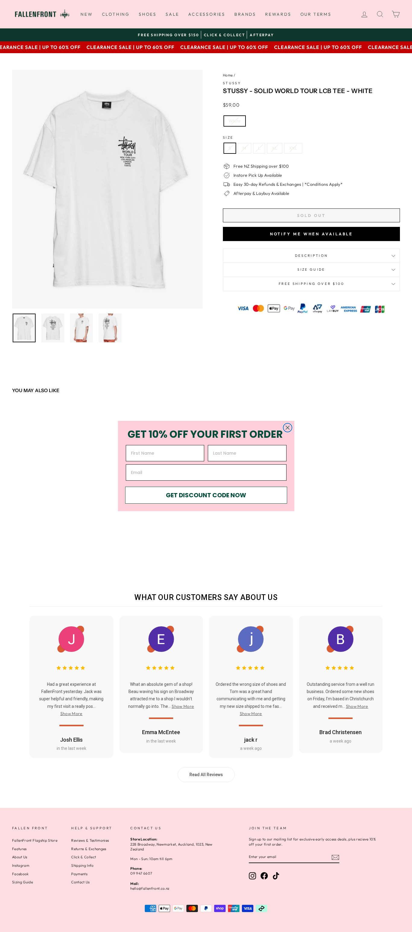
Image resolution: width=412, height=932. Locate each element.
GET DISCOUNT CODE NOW (206, 495)
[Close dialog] (287, 427)
